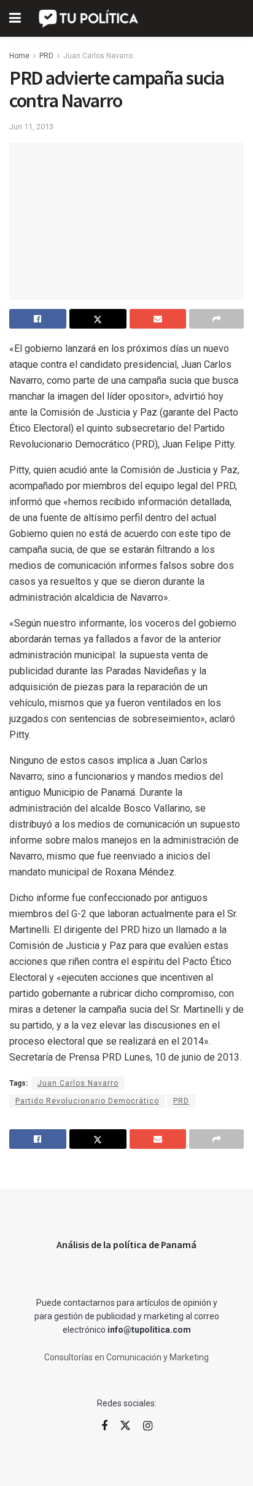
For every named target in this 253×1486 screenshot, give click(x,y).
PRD (46, 55)
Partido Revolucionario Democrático (87, 1101)
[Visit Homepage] (89, 18)
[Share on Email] (158, 319)
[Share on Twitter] (97, 319)
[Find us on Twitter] (125, 1426)
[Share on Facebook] (37, 319)
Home (19, 55)
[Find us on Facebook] (104, 1426)
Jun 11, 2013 (31, 126)
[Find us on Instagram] (147, 1426)
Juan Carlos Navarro (98, 55)
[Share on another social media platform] (216, 319)
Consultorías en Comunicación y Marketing (126, 1357)
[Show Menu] (15, 18)
